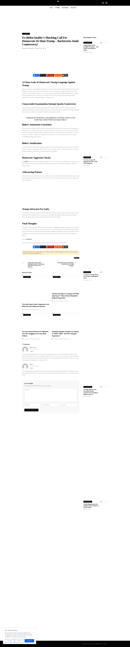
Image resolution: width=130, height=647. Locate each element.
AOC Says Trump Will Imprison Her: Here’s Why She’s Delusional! (90, 161)
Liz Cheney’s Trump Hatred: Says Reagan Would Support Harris (90, 276)
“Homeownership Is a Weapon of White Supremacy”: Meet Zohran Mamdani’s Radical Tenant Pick (65, 296)
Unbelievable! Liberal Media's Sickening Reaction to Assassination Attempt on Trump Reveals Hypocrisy (36, 265)
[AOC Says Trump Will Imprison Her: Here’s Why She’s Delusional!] (104, 213)
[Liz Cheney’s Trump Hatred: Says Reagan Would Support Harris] (104, 327)
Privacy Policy (84, 643)
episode (26, 161)
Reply (31, 351)
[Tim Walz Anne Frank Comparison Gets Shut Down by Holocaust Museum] (36, 288)
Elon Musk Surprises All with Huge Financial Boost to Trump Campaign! (65, 264)
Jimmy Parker (31, 48)
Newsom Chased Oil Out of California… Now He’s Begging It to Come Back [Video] (35, 334)
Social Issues (73, 7)
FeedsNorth (29, 239)
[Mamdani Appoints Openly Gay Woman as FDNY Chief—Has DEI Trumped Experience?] (65, 321)
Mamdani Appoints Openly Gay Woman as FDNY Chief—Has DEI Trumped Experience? (65, 334)
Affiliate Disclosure (98, 643)
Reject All (19, 640)
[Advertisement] (65, 20)
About (89, 643)
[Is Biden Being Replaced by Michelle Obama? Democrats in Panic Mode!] (104, 557)
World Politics (65, 7)
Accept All (29, 640)
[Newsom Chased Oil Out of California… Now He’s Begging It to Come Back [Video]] (36, 321)
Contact (93, 643)
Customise (10, 640)
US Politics (57, 7)
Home (51, 7)
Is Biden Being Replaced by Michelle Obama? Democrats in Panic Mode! (91, 505)
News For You (88, 42)
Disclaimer (105, 643)
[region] (19, 636)
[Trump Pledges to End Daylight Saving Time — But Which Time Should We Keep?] (104, 98)
